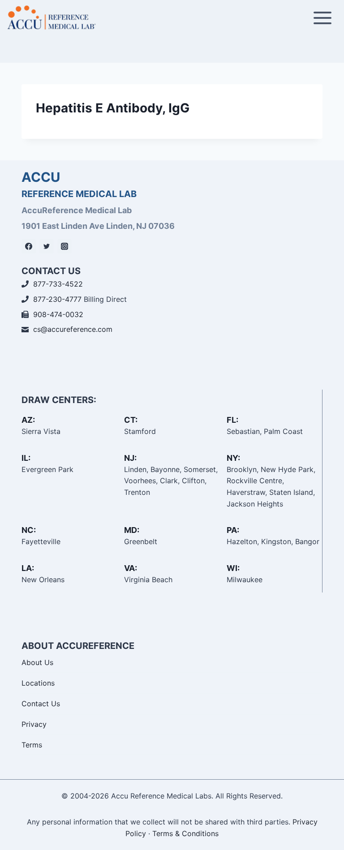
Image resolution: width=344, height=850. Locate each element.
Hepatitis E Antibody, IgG (112, 108)
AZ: (28, 420)
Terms (32, 744)
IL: (26, 458)
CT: (131, 420)
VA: (130, 568)
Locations (38, 682)
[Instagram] (64, 246)
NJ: (130, 458)
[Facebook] (29, 246)
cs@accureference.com (72, 329)
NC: (29, 530)
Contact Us (41, 703)
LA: (28, 568)
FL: (232, 420)
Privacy (34, 724)
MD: (131, 530)
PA (232, 530)
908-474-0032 (58, 314)
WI (232, 568)
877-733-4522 (58, 283)
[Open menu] (322, 17)
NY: (233, 458)
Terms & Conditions (185, 833)
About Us (37, 662)
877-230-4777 (57, 299)
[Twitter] (46, 246)
